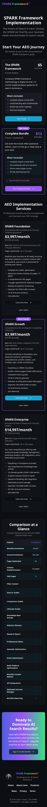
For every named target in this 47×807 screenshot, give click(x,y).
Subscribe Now (22, 302)
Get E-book (21, 119)
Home (11, 785)
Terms (32, 791)
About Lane (22, 785)
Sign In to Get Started (21, 752)
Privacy (23, 791)
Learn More (23, 310)
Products (34, 785)
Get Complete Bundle (21, 189)
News (14, 791)
